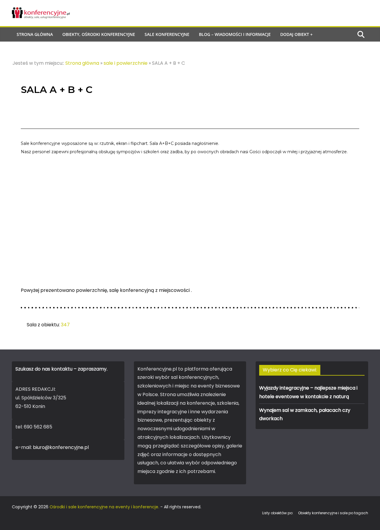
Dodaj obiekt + (296, 34)
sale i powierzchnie (126, 63)
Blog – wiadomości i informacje (235, 34)
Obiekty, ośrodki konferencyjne (98, 34)
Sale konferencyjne (167, 34)
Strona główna (35, 34)
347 (65, 324)
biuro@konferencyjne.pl (61, 447)
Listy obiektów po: (277, 512)
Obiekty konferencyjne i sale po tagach (333, 512)
